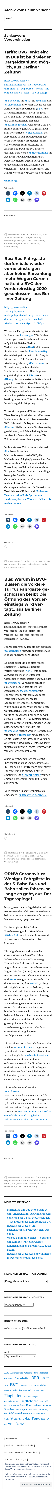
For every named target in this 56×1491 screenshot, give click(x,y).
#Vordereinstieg (38, 351)
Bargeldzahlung (33, 237)
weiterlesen (11, 180)
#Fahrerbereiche (31, 774)
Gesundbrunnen (11, 1401)
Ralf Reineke (14, 234)
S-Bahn (24, 1180)
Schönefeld (15, 1413)
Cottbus (23, 1386)
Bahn (36, 1373)
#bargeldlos (11, 730)
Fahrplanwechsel (22, 1390)
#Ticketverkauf (34, 132)
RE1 (17, 1410)
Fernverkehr (38, 1391)
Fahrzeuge (9, 856)
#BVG (40, 108)
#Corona (9, 427)
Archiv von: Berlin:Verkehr (27, 10)
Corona (12, 564)
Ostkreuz (37, 1405)
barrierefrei (8, 1379)
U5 (48, 1419)
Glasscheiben (39, 859)
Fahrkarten (22, 1183)
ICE (46, 1401)
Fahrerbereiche (11, 859)
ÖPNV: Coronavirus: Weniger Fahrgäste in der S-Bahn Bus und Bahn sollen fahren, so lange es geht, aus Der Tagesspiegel (27, 886)
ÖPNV (19, 1186)
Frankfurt (27, 1397)
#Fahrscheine (12, 100)
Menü (9, 18)
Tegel (36, 1418)
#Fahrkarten (11, 1091)
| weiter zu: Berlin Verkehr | (19, 1445)
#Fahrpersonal (12, 682)
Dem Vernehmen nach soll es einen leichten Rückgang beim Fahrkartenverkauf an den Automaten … (27, 1115)
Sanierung (43, 1409)
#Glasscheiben (12, 650)
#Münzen (41, 100)
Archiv (8, 1352)
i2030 (41, 1401)
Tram (43, 1419)
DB (29, 1386)
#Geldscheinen (13, 104)
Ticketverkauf (33, 243)
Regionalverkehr (12, 1180)
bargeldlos (22, 856)
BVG (30, 240)
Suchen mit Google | (16, 1459)
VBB (11, 1424)
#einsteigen (27, 335)
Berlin (44, 1378)
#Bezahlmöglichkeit (16, 124)
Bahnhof (43, 1373)
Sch (5, 1414)
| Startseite (10, 1438)
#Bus (27, 100)
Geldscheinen (10, 243)
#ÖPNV (33, 983)
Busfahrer (32, 856)
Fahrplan (46, 1177)
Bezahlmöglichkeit (13, 240)
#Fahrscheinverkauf (36, 1055)
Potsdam (9, 1409)
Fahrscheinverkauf (37, 1183)
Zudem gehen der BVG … (33, 794)
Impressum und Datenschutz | (22, 1452)
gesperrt (35, 1397)
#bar (7, 451)
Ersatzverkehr (38, 1385)
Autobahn (28, 1373)
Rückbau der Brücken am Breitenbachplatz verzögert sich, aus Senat (28, 1229)
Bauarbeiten (22, 1378)
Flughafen (13, 1396)
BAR (48, 561)
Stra (6, 1418)
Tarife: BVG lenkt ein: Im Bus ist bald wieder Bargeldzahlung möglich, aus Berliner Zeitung (27, 62)
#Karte (33, 375)
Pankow (47, 1405)
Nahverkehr (10, 1186)
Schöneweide (29, 1414)
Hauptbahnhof (29, 1401)
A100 (6, 1373)
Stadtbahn (40, 1414)
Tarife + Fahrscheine (13, 237)
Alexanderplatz (16, 1373)
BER (35, 1378)
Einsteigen (22, 564)
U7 (5, 1424)
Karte (6, 567)
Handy (43, 564)
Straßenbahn (35, 1180)
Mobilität (8, 1406)
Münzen (22, 243)
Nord (29, 1405)
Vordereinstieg (11, 246)
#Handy (8, 379)
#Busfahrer (24, 734)
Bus (45, 234)
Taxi (44, 1180)
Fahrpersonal (26, 859)
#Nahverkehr (12, 935)
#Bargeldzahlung (38, 152)
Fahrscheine (38, 240)
